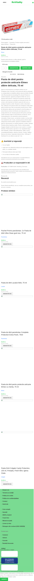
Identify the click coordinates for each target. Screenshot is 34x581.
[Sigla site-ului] (17, 2)
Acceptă (4, 579)
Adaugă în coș (14, 68)
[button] (7, 244)
